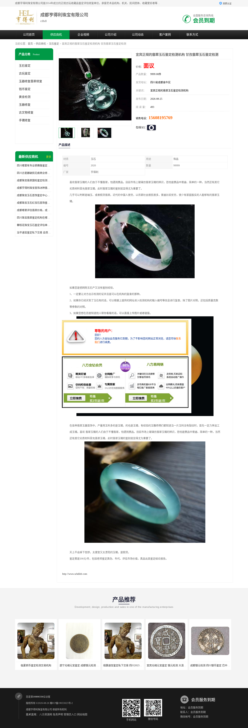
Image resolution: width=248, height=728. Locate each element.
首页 (30, 43)
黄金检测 (25, 96)
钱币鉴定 (25, 89)
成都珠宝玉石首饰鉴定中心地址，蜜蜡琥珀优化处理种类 (34, 195)
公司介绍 (110, 34)
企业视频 (83, 34)
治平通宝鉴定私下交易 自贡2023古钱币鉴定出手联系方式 (34, 232)
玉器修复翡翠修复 (30, 81)
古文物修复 (26, 112)
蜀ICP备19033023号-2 (61, 703)
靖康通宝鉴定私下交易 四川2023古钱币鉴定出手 (87, 665)
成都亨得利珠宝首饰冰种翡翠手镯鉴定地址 (34, 187)
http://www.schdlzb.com (74, 574)
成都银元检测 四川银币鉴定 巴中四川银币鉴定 (173, 665)
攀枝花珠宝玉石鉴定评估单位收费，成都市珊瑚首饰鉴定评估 (34, 225)
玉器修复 (25, 104)
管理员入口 (70, 714)
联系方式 (192, 34)
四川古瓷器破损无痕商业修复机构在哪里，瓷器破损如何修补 (34, 173)
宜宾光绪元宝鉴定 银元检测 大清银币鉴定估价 (129, 665)
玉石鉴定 (54, 43)
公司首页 (29, 34)
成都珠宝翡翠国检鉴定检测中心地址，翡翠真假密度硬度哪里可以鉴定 (34, 180)
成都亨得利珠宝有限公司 (39, 709)
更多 (48, 156)
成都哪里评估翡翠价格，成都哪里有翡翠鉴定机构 (34, 210)
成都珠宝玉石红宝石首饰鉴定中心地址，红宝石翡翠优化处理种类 (34, 202)
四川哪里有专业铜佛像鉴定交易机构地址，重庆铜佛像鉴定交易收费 (34, 165)
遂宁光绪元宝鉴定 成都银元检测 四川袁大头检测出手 (46, 665)
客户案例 (165, 34)
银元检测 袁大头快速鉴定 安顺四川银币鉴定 (215, 665)
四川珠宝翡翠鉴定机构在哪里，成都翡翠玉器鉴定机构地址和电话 (34, 217)
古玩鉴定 (25, 73)
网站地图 (82, 714)
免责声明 (58, 714)
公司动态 (138, 34)
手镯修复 (25, 120)
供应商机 (56, 34)
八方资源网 (45, 714)
